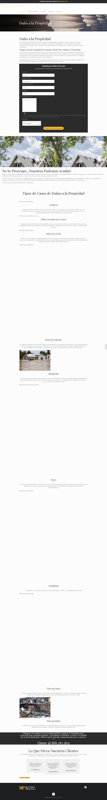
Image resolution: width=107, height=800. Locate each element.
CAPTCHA (25, 119)
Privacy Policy (59, 797)
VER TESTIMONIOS (25, 777)
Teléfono (24, 90)
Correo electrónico (27, 84)
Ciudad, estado (26, 78)
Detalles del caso (27, 96)
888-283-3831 (63, 1)
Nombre (24, 72)
